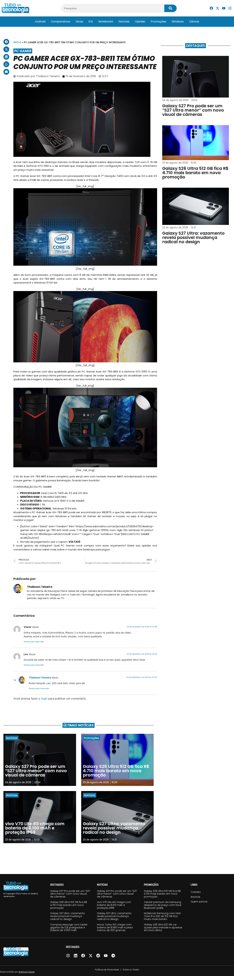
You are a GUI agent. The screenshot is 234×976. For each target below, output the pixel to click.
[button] (6, 42)
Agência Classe (27, 971)
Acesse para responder (34, 641)
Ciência (194, 21)
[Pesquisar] (170, 8)
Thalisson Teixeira (40, 677)
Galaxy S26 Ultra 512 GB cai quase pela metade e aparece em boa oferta (163, 927)
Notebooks (105, 21)
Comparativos (60, 21)
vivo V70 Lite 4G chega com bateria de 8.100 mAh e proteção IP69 (114, 905)
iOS (91, 21)
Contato (196, 892)
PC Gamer (22, 51)
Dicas (79, 21)
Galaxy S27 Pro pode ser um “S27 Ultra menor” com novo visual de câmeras (70, 894)
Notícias (124, 21)
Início (17, 42)
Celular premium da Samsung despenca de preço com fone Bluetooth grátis (162, 905)
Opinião (140, 21)
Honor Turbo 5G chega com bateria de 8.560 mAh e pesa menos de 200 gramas (115, 927)
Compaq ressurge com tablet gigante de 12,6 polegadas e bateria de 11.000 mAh (68, 927)
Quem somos (199, 901)
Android (40, 21)
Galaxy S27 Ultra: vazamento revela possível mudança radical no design (67, 916)
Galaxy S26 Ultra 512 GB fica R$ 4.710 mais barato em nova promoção (68, 905)
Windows (178, 21)
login (44, 698)
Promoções (158, 21)
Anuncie (195, 897)
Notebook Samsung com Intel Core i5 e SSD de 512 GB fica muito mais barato (162, 916)
